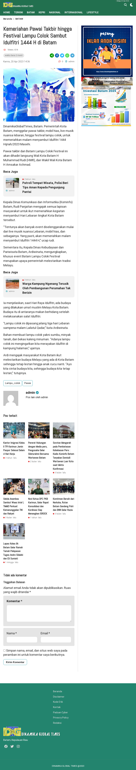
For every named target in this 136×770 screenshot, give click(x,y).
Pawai (27, 383)
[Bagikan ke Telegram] (72, 55)
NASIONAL (55, 12)
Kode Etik (58, 702)
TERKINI (18, 12)
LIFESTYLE (93, 12)
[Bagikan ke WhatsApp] (67, 55)
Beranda (7, 19)
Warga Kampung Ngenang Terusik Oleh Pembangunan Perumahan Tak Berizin (46, 288)
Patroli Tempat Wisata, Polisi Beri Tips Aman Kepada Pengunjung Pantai (45, 187)
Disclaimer (58, 696)
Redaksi (57, 723)
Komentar (14, 601)
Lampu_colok (12, 383)
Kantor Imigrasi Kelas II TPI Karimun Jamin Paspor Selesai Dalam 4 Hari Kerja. (14, 448)
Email (45, 633)
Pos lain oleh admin (37, 397)
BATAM (31, 12)
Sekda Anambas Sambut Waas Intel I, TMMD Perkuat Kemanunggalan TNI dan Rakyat (13, 506)
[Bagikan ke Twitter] (62, 55)
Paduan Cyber (60, 712)
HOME (6, 12)
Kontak (57, 707)
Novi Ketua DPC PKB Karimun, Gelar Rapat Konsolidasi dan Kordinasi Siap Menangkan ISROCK (38, 506)
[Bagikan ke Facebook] (57, 55)
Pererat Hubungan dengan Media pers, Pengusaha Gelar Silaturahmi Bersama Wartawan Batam (38, 450)
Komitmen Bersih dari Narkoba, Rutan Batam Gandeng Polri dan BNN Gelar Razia (63, 504)
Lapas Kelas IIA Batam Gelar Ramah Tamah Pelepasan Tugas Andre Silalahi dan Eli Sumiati (13, 551)
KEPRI (42, 12)
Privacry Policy (60, 717)
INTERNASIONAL (74, 12)
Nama (12, 633)
